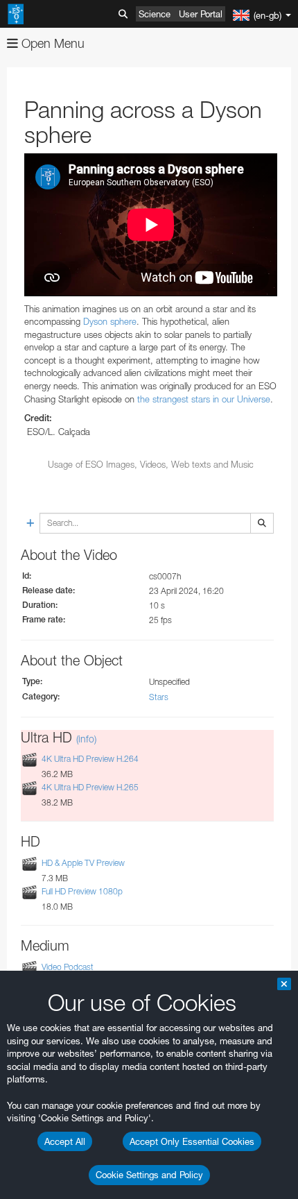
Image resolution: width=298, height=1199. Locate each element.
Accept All (64, 1141)
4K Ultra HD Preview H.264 (90, 759)
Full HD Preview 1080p (82, 891)
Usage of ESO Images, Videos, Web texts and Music (151, 464)
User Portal (200, 13)
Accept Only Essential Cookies (192, 1141)
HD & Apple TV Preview (83, 863)
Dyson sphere (110, 321)
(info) (86, 739)
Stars (158, 697)
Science (154, 13)
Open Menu (51, 43)
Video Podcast (68, 967)
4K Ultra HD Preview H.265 (90, 787)
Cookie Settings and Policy (149, 1174)
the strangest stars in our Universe (203, 399)
